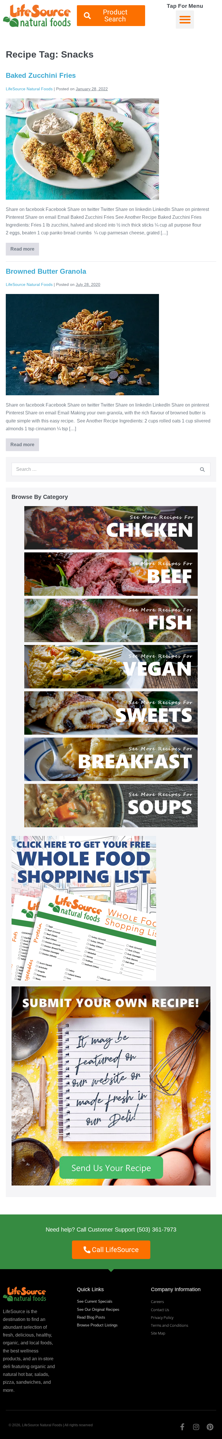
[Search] (202, 469)
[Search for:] (111, 469)
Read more (24, 247)
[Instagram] (196, 1426)
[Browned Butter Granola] (82, 344)
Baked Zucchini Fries (41, 75)
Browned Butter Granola (46, 271)
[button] (185, 19)
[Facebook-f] (182, 1426)
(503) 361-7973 (156, 1229)
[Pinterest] (209, 1426)
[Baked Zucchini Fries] (82, 149)
